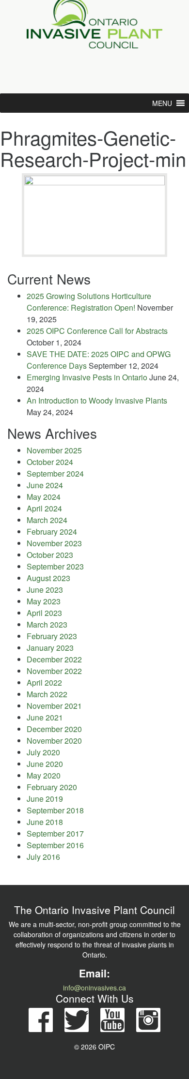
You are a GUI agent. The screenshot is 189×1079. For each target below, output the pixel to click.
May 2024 (44, 496)
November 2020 (54, 740)
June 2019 (45, 798)
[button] (162, 103)
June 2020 (45, 763)
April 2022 (44, 682)
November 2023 (54, 543)
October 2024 (50, 461)
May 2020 (44, 775)
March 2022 (47, 694)
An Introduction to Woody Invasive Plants (97, 400)
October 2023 (50, 554)
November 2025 (54, 450)
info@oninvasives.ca (94, 987)
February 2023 (52, 636)
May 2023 (44, 601)
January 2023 (50, 647)
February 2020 (52, 787)
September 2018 (55, 810)
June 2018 (45, 821)
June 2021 (45, 717)
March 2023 (47, 624)
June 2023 (45, 589)
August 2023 (48, 578)
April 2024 (44, 508)
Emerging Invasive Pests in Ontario (87, 377)
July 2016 (43, 856)
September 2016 (55, 845)
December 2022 (54, 659)
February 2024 (52, 531)
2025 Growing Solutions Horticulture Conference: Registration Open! (89, 301)
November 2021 (54, 705)
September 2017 (55, 833)
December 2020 (54, 728)
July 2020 (43, 752)
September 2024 (55, 473)
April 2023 (44, 612)
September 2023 (55, 566)
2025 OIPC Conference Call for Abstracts (97, 330)
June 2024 (45, 485)
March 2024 (47, 519)
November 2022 (54, 670)
